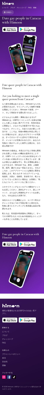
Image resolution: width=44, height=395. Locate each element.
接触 (34, 7)
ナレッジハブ (21, 7)
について (5, 7)
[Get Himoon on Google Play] (27, 29)
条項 (4, 358)
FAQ (29, 7)
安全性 (5, 361)
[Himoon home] (8, 3)
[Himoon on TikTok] (14, 377)
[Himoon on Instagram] (4, 377)
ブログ (12, 7)
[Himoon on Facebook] (9, 377)
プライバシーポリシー (11, 354)
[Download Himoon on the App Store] (9, 29)
